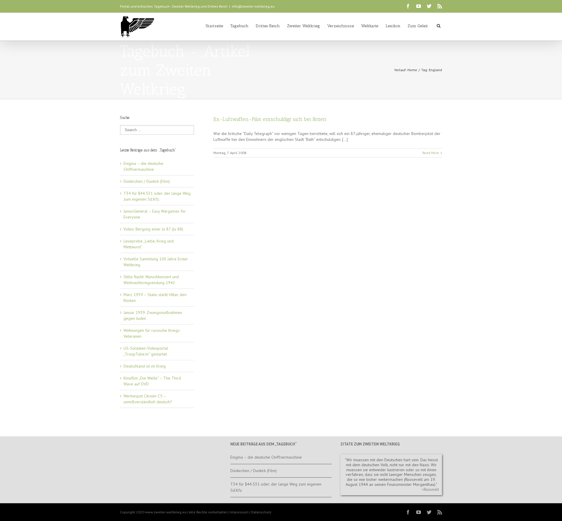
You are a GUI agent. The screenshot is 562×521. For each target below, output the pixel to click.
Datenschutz (261, 512)
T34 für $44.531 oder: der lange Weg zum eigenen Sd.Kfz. (275, 487)
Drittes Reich (268, 25)
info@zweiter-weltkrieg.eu (253, 6)
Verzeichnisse (340, 25)
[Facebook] (408, 6)
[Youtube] (418, 6)
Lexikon (392, 25)
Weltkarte (369, 25)
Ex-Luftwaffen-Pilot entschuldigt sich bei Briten (269, 119)
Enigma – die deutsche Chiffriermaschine (266, 457)
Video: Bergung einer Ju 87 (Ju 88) (153, 229)
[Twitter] (429, 6)
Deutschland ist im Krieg (145, 366)
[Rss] (439, 6)
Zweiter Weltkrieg (303, 25)
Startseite (214, 25)
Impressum (239, 512)
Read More (430, 153)
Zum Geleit (418, 25)
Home (412, 70)
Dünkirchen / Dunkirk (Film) (147, 181)
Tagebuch (239, 25)
